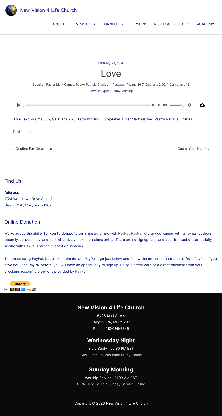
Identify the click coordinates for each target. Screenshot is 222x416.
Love (29, 132)
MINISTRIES (85, 24)
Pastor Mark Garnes (60, 84)
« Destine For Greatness (32, 148)
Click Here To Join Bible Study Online (111, 355)
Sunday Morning (121, 91)
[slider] (86, 105)
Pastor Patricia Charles (92, 84)
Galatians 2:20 (155, 84)
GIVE (186, 24)
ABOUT (58, 24)
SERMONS (138, 24)
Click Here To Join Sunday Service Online (111, 384)
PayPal (123, 233)
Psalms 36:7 (134, 84)
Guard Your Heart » (193, 148)
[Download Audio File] (202, 105)
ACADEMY (205, 24)
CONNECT (110, 24)
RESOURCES (164, 24)
